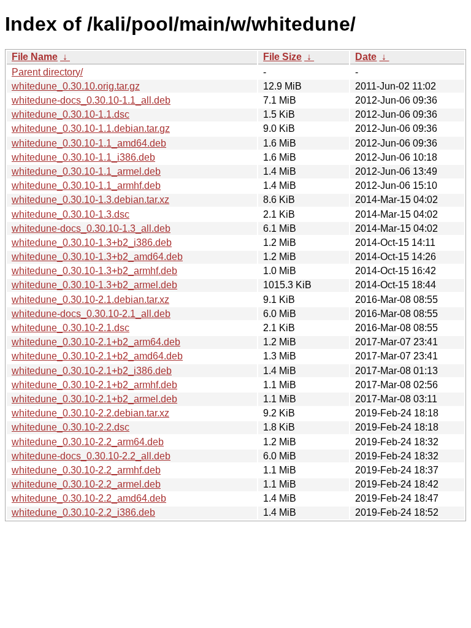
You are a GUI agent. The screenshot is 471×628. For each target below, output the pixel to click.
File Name (35, 57)
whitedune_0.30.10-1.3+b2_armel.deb (94, 285)
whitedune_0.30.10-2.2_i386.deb (83, 512)
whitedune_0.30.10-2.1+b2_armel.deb (94, 399)
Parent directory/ (47, 72)
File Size (282, 57)
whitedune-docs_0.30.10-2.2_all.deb (91, 456)
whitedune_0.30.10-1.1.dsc (70, 114)
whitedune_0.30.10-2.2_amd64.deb (89, 498)
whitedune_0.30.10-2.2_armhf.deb (86, 470)
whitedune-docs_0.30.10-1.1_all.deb (91, 100)
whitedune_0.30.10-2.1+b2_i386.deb (92, 371)
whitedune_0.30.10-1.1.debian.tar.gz (91, 128)
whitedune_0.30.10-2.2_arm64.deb (88, 442)
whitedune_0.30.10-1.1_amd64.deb (89, 143)
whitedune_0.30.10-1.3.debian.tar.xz (90, 199)
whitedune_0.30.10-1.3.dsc (70, 214)
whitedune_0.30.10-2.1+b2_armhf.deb (94, 385)
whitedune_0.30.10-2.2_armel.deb (86, 484)
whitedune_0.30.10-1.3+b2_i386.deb (92, 242)
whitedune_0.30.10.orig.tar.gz (76, 86)
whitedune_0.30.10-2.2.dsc (70, 427)
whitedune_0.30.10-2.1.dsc (70, 328)
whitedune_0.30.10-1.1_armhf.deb (86, 185)
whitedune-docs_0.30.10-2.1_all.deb (91, 313)
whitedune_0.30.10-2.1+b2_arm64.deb (96, 342)
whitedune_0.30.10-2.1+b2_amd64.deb (97, 356)
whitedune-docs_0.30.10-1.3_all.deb (91, 228)
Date (366, 57)
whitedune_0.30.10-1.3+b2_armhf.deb (94, 271)
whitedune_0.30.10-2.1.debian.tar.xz (90, 299)
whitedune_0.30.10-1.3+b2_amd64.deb (97, 256)
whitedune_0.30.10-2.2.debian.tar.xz (90, 413)
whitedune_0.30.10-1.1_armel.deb (86, 171)
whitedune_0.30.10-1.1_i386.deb (83, 157)
